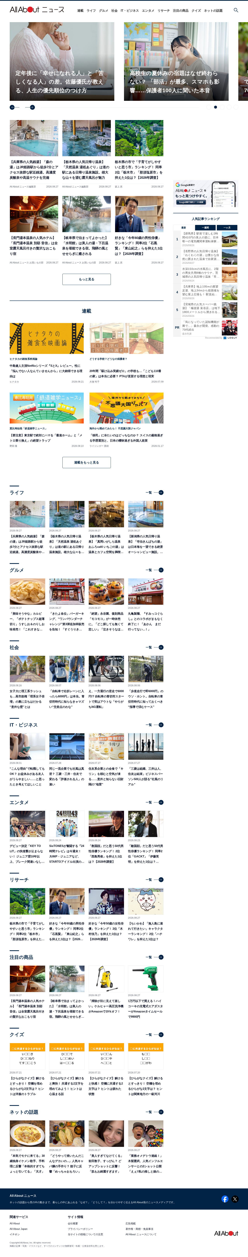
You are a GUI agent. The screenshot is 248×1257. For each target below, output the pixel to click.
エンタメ (148, 10)
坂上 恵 (118, 187)
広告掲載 (131, 1223)
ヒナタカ (14, 381)
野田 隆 (13, 446)
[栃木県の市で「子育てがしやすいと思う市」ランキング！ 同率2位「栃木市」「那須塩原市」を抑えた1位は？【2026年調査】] (139, 154)
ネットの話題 (213, 10)
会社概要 (73, 1223)
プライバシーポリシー (80, 1229)
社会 (114, 10)
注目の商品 (181, 10)
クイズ (196, 10)
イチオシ (15, 1234)
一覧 (149, 492)
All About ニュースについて (141, 1234)
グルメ (103, 10)
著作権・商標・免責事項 (139, 1229)
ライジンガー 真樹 (99, 446)
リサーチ (164, 10)
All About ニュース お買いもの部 (26, 262)
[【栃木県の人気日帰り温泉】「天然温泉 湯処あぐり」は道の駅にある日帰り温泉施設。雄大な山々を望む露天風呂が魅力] (86, 154)
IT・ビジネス (130, 10)
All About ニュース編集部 (23, 187)
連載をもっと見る (86, 462)
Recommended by (214, 338)
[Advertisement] (205, 374)
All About (15, 1223)
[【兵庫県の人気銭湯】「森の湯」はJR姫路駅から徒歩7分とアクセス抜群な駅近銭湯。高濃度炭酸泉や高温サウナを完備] (34, 154)
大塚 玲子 (94, 381)
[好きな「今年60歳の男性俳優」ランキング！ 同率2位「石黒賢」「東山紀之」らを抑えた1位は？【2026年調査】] (139, 230)
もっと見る (86, 279)
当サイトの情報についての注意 (85, 1234)
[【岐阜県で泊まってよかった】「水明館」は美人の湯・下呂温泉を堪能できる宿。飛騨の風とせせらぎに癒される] (86, 230)
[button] (14, 107)
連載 (80, 10)
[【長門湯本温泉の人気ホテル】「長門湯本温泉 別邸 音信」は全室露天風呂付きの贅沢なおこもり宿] (34, 230)
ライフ (91, 10)
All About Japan (18, 1229)
